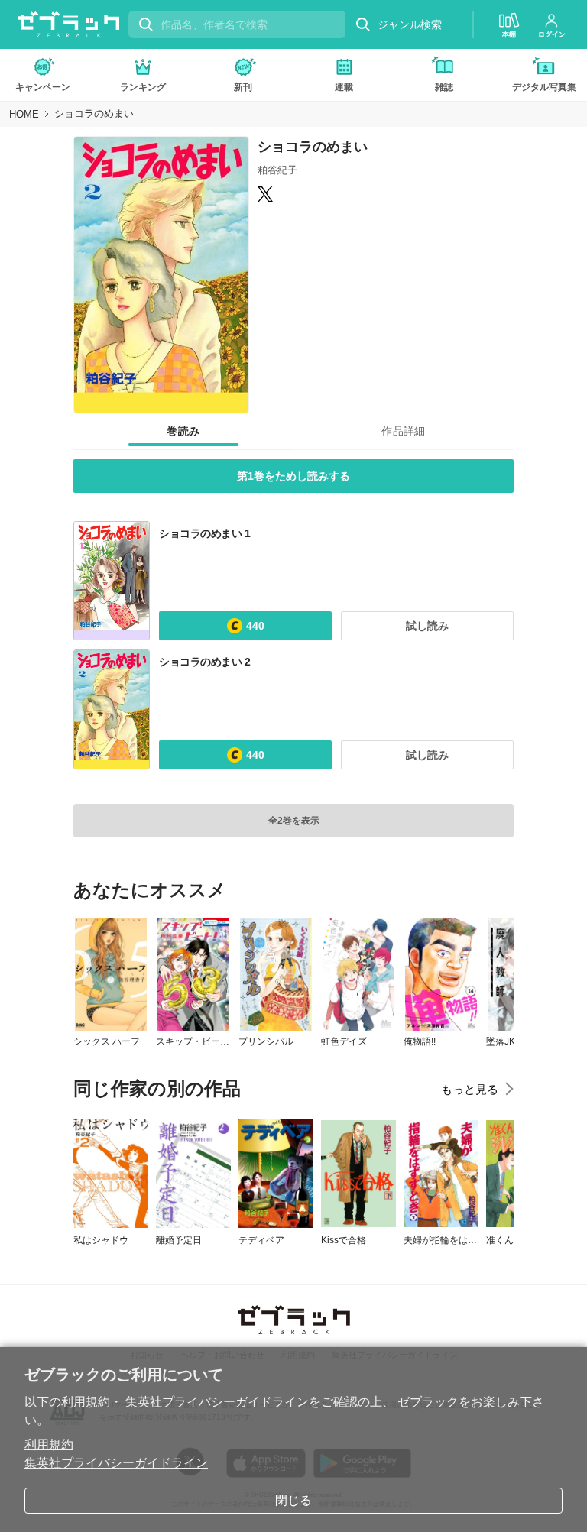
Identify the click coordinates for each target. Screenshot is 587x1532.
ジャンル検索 (410, 24)
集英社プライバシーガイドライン (116, 1462)
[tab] (183, 431)
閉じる (293, 1500)
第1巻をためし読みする (293, 476)
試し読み (427, 626)
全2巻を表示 (293, 820)
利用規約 (48, 1444)
